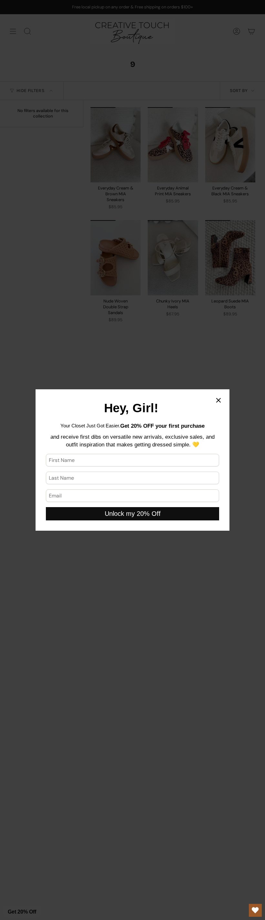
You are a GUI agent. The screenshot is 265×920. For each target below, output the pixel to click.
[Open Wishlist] (255, 910)
